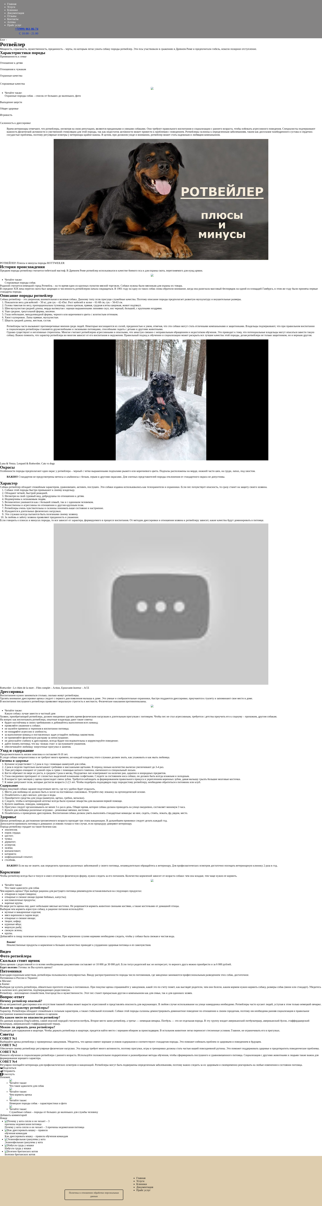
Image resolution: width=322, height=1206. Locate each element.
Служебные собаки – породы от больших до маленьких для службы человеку (53, 1112)
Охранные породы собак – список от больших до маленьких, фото (43, 95)
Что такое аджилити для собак (22, 887)
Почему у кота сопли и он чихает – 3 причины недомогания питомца (44, 1127)
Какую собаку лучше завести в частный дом (30, 713)
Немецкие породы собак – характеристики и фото (38, 1103)
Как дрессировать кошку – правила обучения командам (36, 1136)
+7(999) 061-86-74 (26, 29)
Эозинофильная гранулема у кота (24, 1142)
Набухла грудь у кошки (18, 1148)
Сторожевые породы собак (20, 282)
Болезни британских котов (20, 1154)
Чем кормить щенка (20, 1094)
